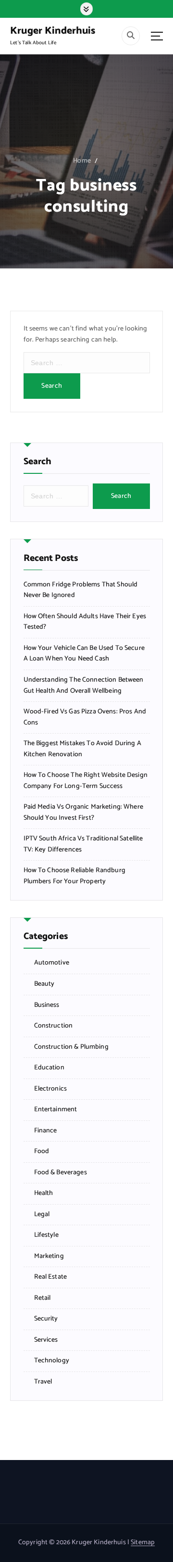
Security (46, 1319)
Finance (45, 1131)
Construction (53, 1026)
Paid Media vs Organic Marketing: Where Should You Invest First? (83, 813)
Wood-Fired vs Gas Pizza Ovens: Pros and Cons (85, 717)
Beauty (44, 984)
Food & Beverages (60, 1173)
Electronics (50, 1089)
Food (41, 1151)
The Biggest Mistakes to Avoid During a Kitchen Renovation (82, 749)
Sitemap (143, 1542)
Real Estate (50, 1277)
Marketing (49, 1256)
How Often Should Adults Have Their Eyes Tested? (85, 622)
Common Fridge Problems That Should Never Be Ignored (81, 590)
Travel (43, 1382)
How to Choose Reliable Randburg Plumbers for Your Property (74, 876)
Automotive (51, 963)
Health (43, 1193)
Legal (42, 1214)
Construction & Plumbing (71, 1047)
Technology (51, 1361)
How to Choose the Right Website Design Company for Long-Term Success (86, 781)
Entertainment (55, 1110)
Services (46, 1340)
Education (49, 1068)
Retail (42, 1298)
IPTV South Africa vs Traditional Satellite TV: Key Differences (83, 844)
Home (82, 160)
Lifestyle (46, 1235)
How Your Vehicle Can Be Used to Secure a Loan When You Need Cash (84, 654)
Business (47, 1005)
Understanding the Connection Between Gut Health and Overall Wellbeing (84, 686)
